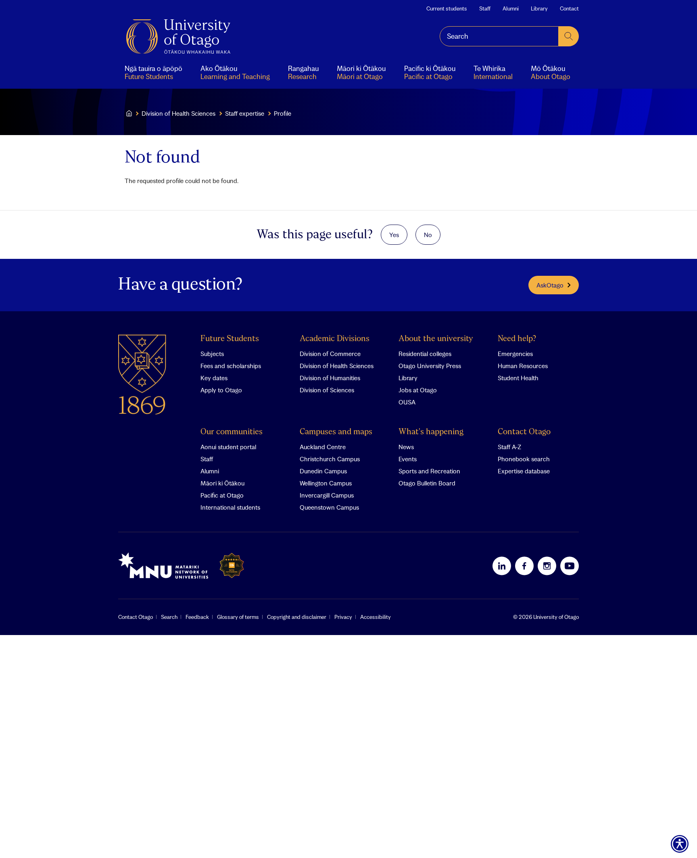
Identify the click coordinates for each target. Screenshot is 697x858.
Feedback (197, 617)
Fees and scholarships (230, 365)
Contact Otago (524, 432)
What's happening (431, 432)
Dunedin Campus (323, 471)
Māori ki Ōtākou (222, 483)
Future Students (229, 339)
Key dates (213, 378)
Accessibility (375, 617)
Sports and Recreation (429, 471)
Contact (569, 8)
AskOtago (549, 285)
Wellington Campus (326, 483)
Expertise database (524, 471)
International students (230, 507)
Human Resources (523, 365)
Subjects (212, 353)
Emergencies (515, 353)
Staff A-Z (509, 447)
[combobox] (499, 36)
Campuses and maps (336, 432)
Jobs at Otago (418, 390)
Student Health (518, 378)
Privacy (343, 617)
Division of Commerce (330, 353)
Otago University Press (430, 365)
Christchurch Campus (330, 459)
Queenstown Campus (329, 507)
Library (539, 8)
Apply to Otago (221, 390)
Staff (484, 8)
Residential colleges (425, 353)
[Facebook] (524, 565)
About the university (436, 339)
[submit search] (569, 36)
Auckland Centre (323, 447)
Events (408, 459)
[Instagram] (547, 565)
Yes (394, 234)
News (406, 447)
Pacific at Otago (222, 495)
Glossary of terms (238, 617)
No (428, 234)
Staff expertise (244, 113)
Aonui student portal (228, 447)
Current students (446, 8)
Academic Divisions (334, 339)
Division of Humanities (330, 378)
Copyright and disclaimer (296, 617)
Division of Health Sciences (178, 113)
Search (169, 617)
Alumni (511, 8)
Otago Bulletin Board (427, 483)
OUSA (407, 402)
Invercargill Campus (327, 495)
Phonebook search (524, 459)
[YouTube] (569, 565)
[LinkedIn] (501, 565)
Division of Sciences (327, 390)
